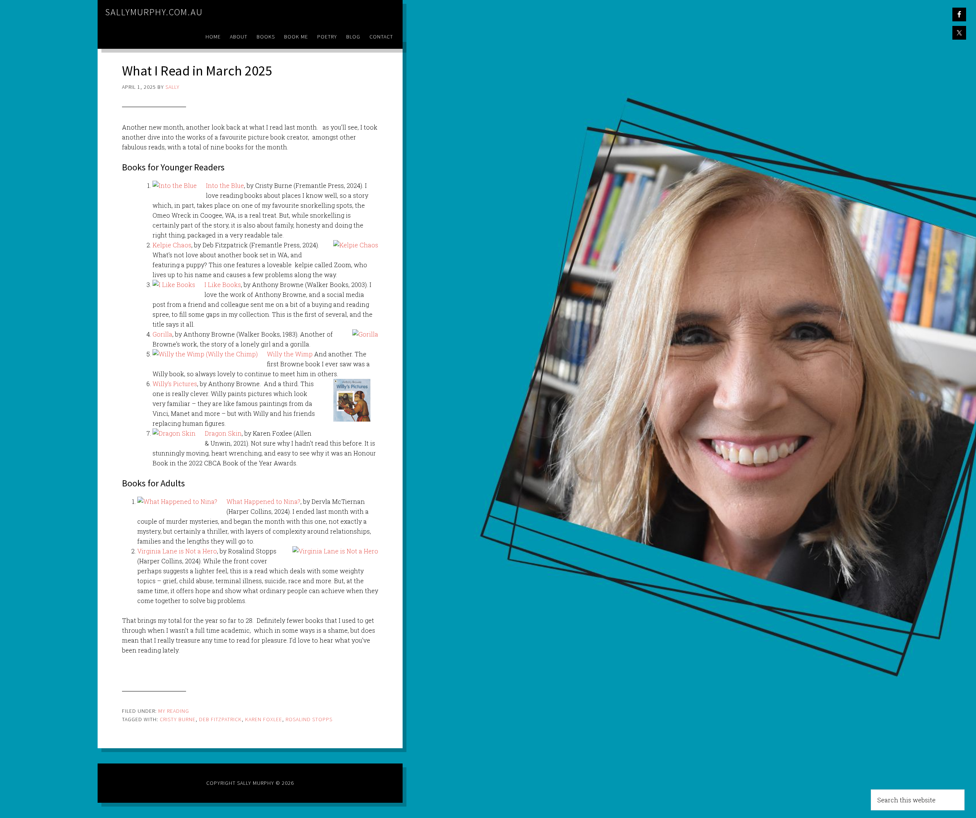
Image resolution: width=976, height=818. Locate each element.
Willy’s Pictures (174, 384)
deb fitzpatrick (220, 719)
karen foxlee (263, 719)
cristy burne (178, 719)
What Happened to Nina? (263, 501)
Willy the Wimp (290, 354)
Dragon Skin (223, 433)
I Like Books (222, 285)
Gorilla (162, 334)
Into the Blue (225, 185)
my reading (173, 710)
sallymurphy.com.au (154, 12)
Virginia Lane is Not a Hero (177, 551)
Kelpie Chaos (171, 245)
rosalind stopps (309, 719)
